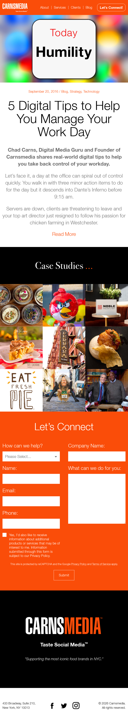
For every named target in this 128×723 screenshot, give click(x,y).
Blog (89, 7)
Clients (76, 7)
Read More (64, 234)
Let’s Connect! (111, 7)
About (44, 7)
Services (60, 7)
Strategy (75, 91)
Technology (91, 91)
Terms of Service (101, 564)
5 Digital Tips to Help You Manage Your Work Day (64, 118)
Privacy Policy (78, 564)
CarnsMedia (15, 7)
